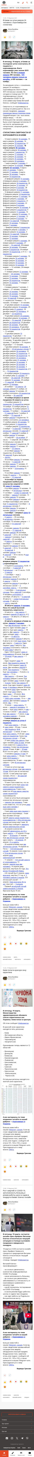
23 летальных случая (20, 349)
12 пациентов (17, 404)
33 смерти (19, 386)
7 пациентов (19, 152)
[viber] (27, 1438)
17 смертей (23, 431)
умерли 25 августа (18, 614)
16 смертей (15, 245)
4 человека (12, 687)
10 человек (19, 165)
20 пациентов (14, 280)
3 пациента (20, 201)
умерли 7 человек (16, 623)
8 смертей (9, 550)
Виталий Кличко (7, 959)
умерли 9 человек (22, 605)
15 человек (24, 179)
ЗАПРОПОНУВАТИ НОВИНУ (17, 1414)
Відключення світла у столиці (21, 11)
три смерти (19, 612)
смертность (18, 959)
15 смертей (15, 415)
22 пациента (17, 314)
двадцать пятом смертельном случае (16, 825)
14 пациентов (14, 176)
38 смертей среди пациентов (15, 777)
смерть (20, 630)
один (7, 727)
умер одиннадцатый (9, 856)
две (27, 709)
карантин (16, 1180)
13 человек (13, 276)
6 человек (23, 181)
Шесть (13, 588)
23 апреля (19, 840)
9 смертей (17, 428)
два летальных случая (13, 768)
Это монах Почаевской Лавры (16, 870)
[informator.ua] (4, 2)
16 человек (22, 139)
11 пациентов (21, 424)
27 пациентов (21, 353)
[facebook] (7, 1438)
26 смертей (15, 378)
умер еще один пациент (19, 811)
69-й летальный (11, 730)
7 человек (20, 199)
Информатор (23, 103)
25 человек (19, 145)
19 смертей (11, 298)
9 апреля (19, 884)
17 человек (19, 154)
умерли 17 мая (19, 754)
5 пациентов (21, 210)
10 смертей (16, 320)
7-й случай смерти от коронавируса (16, 861)
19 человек (19, 263)
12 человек (13, 238)
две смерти (18, 656)
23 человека (14, 327)
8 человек (20, 187)
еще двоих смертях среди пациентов (16, 792)
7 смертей (17, 568)
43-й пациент (12, 758)
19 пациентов (20, 143)
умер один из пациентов (16, 735)
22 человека (21, 311)
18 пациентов (21, 183)
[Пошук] (27, 2)
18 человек (22, 150)
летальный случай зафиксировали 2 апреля (14, 887)
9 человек (19, 243)
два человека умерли (16, 715)
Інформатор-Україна (9, 1448)
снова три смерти (17, 740)
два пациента (10, 729)
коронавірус (27, 959)
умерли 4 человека (17, 707)
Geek (18, 1448)
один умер (9, 650)
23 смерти (16, 448)
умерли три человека (13, 802)
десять (7, 457)
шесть (7, 603)
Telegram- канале (15, 907)
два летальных (14, 625)
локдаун (26, 1397)
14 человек (19, 265)
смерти (13, 475)
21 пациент (18, 309)
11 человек (24, 192)
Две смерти (9, 676)
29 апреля (14, 835)
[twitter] (17, 1438)
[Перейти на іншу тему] (23, 2)
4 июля (8, 683)
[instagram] (12, 1438)
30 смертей (18, 395)
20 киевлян (24, 316)
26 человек (15, 274)
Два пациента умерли (16, 663)
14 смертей (25, 411)
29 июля (8, 656)
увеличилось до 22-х (18, 831)
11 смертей (9, 382)
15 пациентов (21, 369)
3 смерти (8, 572)
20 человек (19, 141)
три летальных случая (15, 737)
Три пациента (13, 670)
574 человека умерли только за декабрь (15, 77)
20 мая (24, 749)
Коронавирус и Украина (14, 1122)
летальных (17, 490)
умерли (12, 391)
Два (9, 703)
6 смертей (26, 597)
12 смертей (14, 221)
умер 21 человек (13, 486)
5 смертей (16, 462)
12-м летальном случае (13, 853)
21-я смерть (14, 842)
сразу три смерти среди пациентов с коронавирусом (15, 787)
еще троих (22, 641)
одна (14, 692)
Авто (29, 1448)
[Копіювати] (14, 37)
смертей (15, 433)
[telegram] (22, 1438)
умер (23, 628)
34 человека (21, 351)
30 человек (20, 148)
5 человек (21, 163)
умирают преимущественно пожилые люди (16, 112)
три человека (12, 672)
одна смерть (19, 705)
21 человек (11, 170)
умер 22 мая (19, 742)
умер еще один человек (16, 805)
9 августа (18, 643)
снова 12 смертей (21, 493)
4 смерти (8, 619)
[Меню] (31, 2)
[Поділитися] (10, 37)
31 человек (21, 360)
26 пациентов (14, 322)
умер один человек (12, 698)
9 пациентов (14, 249)
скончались (19, 468)
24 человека (19, 161)
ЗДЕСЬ (11, 927)
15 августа (15, 636)
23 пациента (24, 373)
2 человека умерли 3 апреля (15, 876)
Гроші (24, 1448)
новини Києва (7, 957)
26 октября (20, 437)
